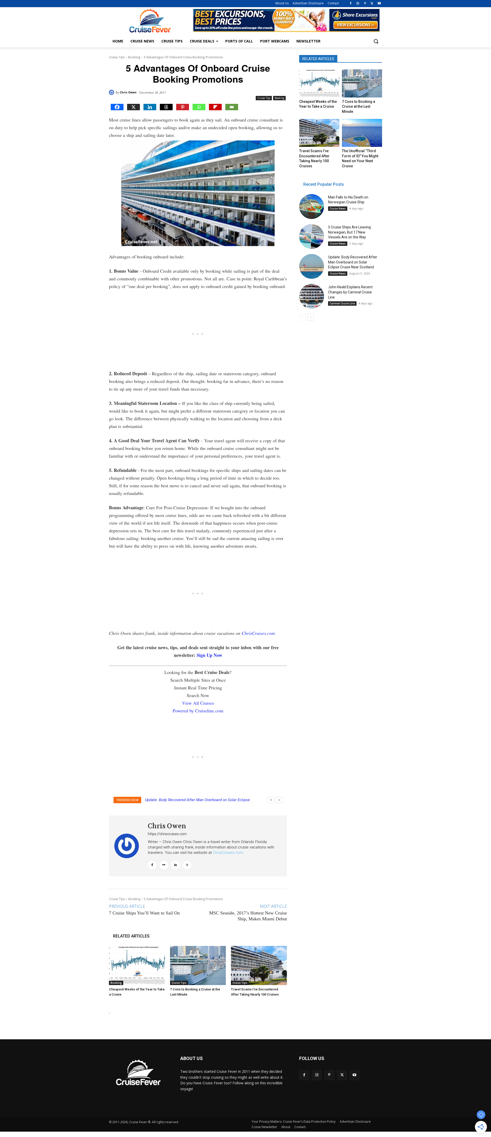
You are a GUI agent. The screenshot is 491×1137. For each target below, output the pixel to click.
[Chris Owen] (112, 92)
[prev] (271, 800)
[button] (376, 41)
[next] (279, 800)
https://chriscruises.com (167, 834)
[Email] (231, 107)
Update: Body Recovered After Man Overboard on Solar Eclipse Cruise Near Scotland (352, 262)
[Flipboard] (215, 107)
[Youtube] (379, 4)
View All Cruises (198, 703)
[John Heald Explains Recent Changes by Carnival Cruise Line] (311, 296)
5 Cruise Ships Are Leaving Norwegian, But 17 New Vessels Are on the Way (349, 232)
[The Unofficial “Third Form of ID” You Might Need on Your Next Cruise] (362, 133)
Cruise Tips (117, 57)
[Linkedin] (150, 107)
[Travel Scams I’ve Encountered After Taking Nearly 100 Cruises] (259, 965)
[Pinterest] (365, 4)
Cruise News (338, 208)
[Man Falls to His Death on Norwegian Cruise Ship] (311, 206)
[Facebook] (351, 4)
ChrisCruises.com (258, 633)
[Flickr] (164, 865)
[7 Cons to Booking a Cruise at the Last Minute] (198, 965)
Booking (134, 57)
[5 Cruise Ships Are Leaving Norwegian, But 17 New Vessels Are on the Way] (311, 236)
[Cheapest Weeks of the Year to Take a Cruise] (137, 965)
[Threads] (166, 107)
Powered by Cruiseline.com (198, 711)
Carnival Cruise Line (342, 303)
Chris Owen (128, 92)
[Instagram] (358, 4)
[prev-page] (302, 317)
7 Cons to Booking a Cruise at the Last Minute (358, 107)
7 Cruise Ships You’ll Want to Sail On (144, 912)
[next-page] (310, 317)
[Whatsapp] (199, 107)
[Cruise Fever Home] (150, 20)
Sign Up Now (209, 655)
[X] (372, 4)
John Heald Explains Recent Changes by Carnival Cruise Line (196, 800)
